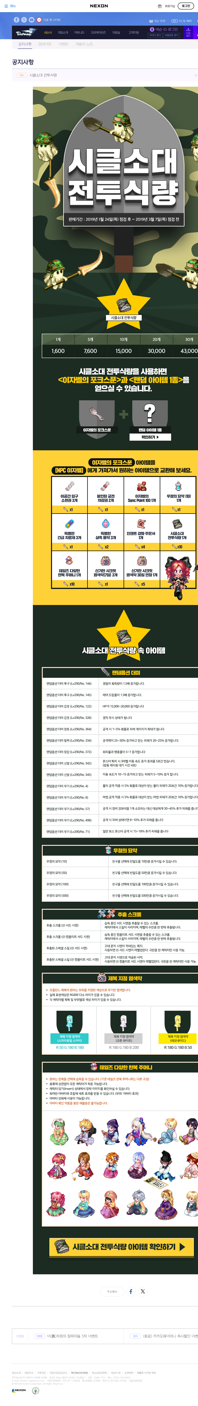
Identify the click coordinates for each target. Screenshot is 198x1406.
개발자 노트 (84, 44)
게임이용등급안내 (58, 1373)
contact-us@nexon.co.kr (32, 1381)
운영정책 (129, 1373)
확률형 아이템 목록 (146, 1373)
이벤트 (63, 44)
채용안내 (29, 1373)
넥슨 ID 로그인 (167, 30)
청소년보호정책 (99, 1373)
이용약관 (41, 1373)
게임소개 (63, 32)
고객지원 (134, 32)
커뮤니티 (79, 32)
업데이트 (45, 44)
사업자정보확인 (135, 1381)
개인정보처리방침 (79, 1373)
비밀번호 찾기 (171, 35)
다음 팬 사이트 (52, 20)
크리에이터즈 (98, 32)
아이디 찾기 (155, 35)
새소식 (48, 32)
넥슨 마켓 (159, 21)
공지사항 (25, 44)
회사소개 (16, 1373)
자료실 (116, 32)
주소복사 (112, 1291)
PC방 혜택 (185, 21)
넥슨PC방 (115, 1373)
